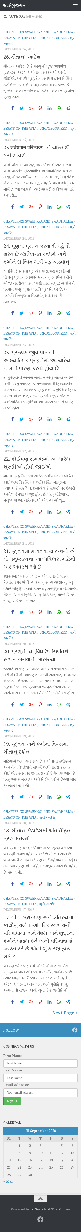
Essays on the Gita (19, 38)
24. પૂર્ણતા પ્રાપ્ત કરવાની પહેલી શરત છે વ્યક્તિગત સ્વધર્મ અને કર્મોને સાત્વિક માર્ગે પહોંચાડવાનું (36, 254)
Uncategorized (53, 38)
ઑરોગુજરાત (14, 5)
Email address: (16, 1084)
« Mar (8, 1181)
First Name (12, 1055)
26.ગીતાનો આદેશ (21, 56)
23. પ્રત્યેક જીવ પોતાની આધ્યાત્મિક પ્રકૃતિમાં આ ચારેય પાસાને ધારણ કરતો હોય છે (36, 360)
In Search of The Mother (50, 1209)
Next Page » (65, 1012)
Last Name (12, 1070)
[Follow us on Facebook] (75, 1030)
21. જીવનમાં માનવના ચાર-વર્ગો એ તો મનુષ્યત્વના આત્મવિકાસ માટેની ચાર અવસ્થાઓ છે (39, 559)
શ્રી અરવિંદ (47, 817)
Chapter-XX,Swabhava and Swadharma (38, 32)
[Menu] (75, 5)
